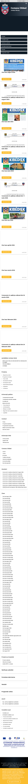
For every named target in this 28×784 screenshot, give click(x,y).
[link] (6, 9)
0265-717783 (5, 1)
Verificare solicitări (7, 670)
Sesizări (4, 684)
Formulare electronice (8, 677)
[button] (26, 3)
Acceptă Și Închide (14, 781)
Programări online (7, 691)
